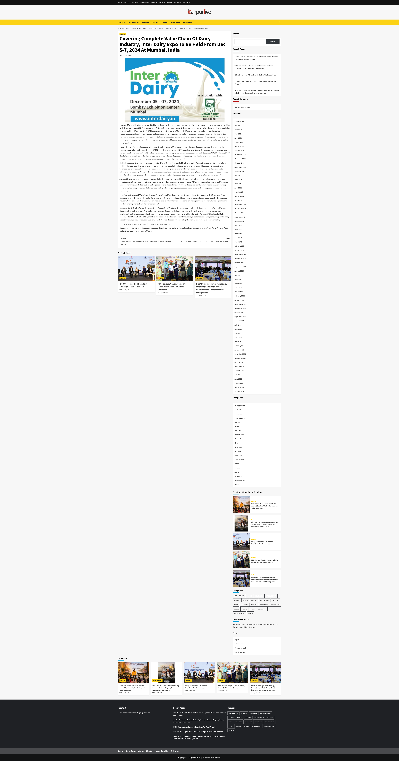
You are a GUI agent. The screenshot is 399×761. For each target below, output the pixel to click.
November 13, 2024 (126, 55)
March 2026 (239, 142)
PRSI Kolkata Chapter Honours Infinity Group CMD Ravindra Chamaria (172, 286)
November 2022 (240, 308)
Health (169, 2)
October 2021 (239, 362)
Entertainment (144, 2)
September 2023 (240, 267)
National (238, 439)
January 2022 (239, 350)
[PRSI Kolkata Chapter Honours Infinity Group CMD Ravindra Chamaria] (174, 268)
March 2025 (239, 192)
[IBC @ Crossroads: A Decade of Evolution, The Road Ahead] (136, 268)
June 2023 (238, 279)
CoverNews (206, 758)
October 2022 (239, 312)
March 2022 (239, 341)
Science (237, 468)
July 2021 (238, 375)
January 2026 (239, 150)
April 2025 (238, 188)
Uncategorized (240, 480)
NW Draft (238, 451)
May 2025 (238, 184)
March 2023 (239, 292)
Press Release (239, 459)
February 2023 (240, 296)
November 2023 (240, 258)
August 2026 (239, 121)
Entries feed (239, 644)
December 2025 (240, 155)
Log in (237, 640)
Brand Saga (177, 2)
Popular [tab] (247, 492)
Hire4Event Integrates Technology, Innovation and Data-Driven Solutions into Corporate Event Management (211, 288)
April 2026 (238, 138)
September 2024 (240, 217)
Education (162, 2)
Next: (205, 240)
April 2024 (238, 238)
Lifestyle (154, 2)
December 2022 (240, 304)
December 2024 (240, 204)
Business (135, 2)
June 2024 (238, 229)
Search (236, 33)
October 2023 (239, 263)
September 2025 (240, 167)
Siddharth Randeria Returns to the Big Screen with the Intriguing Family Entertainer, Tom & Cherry (254, 67)
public (237, 464)
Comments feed (240, 648)
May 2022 (238, 333)
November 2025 (240, 159)
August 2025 (239, 171)
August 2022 (239, 321)
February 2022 (240, 346)
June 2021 (238, 379)
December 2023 (240, 254)
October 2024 (239, 213)
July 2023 (238, 275)
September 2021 (240, 366)
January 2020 (239, 391)
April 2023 (238, 287)
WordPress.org (240, 652)
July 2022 (238, 325)
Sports (237, 472)
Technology (186, 2)
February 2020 (240, 387)
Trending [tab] (257, 492)
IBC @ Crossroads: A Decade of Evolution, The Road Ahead (133, 285)
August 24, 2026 (125, 290)
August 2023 (239, 271)
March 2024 (239, 242)
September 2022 (240, 317)
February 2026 (240, 146)
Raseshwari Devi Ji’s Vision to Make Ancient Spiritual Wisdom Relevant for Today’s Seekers (256, 58)
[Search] (279, 22)
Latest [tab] (237, 492)
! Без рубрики (240, 405)
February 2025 (240, 196)
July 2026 (238, 125)
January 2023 (239, 300)
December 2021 (240, 354)
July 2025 (238, 175)
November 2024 (240, 209)
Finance (237, 422)
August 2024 (239, 221)
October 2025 (239, 163)
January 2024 (239, 250)
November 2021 (240, 358)
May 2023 (238, 283)
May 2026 (238, 134)
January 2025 (239, 200)
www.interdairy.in (163, 224)
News (236, 443)
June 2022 (238, 329)
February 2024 (240, 246)
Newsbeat (238, 447)
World (237, 484)
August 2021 (239, 371)
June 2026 (238, 130)
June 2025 (238, 179)
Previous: (145, 241)
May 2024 (238, 233)
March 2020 (239, 383)
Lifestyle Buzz (239, 435)
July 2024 (238, 225)
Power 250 (238, 455)
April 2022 (238, 337)
